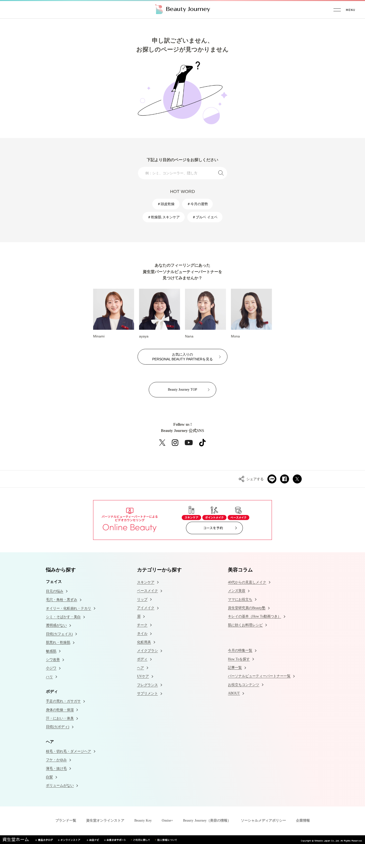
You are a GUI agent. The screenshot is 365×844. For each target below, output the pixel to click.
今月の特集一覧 (240, 650)
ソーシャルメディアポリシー (263, 820)
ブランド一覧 (65, 820)
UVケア (143, 676)
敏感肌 (51, 651)
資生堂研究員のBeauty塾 (246, 608)
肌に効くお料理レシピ (245, 625)
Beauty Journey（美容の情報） (207, 820)
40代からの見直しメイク (247, 582)
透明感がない (56, 625)
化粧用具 (144, 642)
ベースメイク (147, 591)
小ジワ (51, 668)
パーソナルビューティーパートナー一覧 (259, 676)
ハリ (49, 677)
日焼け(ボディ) (57, 727)
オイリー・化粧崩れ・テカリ (68, 608)
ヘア (140, 668)
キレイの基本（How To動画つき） (254, 616)
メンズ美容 (236, 591)
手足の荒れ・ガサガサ (63, 701)
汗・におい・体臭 (60, 718)
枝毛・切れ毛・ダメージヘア (68, 751)
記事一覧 (235, 667)
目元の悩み (54, 591)
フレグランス (147, 685)
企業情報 (303, 820)
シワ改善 (53, 659)
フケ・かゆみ (56, 760)
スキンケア (145, 582)
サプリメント (147, 693)
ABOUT (234, 693)
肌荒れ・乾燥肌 (58, 642)
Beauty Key (143, 820)
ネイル (142, 633)
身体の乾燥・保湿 (60, 710)
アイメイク (145, 608)
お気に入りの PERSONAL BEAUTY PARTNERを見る (182, 356)
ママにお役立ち (240, 599)
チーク (142, 625)
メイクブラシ (147, 651)
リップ (142, 599)
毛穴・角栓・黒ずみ (61, 600)
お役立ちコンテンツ (243, 685)
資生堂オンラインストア (105, 820)
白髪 (49, 777)
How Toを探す (239, 659)
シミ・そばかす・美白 (63, 617)
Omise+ (167, 820)
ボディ (142, 659)
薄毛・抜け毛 (56, 768)
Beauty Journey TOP (182, 389)
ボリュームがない (60, 785)
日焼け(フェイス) (59, 634)
